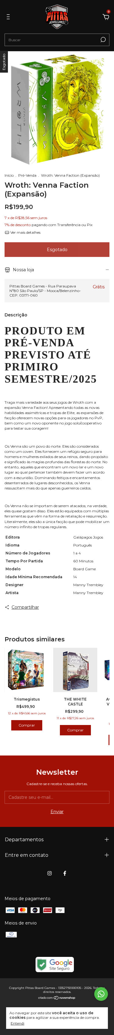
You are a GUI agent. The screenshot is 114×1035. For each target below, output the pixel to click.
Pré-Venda (27, 175)
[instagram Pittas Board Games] (49, 873)
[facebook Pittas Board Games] (64, 873)
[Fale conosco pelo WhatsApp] (101, 994)
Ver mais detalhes (24, 232)
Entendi (17, 1023)
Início (9, 175)
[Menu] (9, 17)
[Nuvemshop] (57, 998)
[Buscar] (102, 39)
